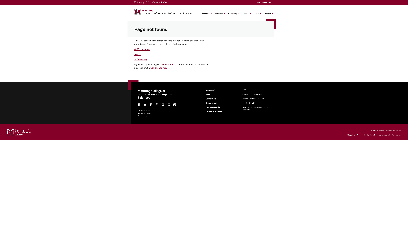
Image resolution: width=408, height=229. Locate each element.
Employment (211, 103)
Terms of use (396, 135)
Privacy (359, 135)
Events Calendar (213, 107)
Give (270, 2)
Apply (264, 2)
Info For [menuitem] (268, 14)
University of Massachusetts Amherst (388, 131)
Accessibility (386, 135)
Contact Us (211, 99)
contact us (168, 64)
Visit (258, 2)
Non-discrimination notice (372, 135)
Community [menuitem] (232, 14)
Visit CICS (210, 90)
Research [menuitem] (219, 14)
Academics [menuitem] (204, 14)
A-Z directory (140, 59)
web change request (160, 68)
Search (137, 54)
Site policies (351, 135)
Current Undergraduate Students (255, 95)
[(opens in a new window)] (139, 105)
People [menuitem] (246, 14)
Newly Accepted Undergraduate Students (255, 108)
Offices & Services (214, 111)
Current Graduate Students (253, 99)
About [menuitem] (256, 14)
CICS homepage (142, 49)
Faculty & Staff (248, 103)
